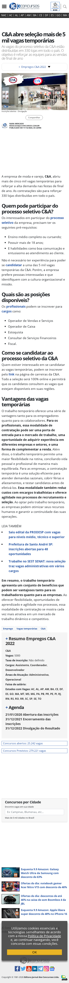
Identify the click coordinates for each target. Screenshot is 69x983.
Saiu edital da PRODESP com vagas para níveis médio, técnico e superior (37, 534)
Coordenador (38, 665)
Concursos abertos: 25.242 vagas (23, 743)
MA (65, 15)
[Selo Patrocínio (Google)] (55, 6)
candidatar (14, 265)
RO (17, 698)
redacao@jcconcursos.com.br (24, 125)
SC (26, 698)
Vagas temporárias (27, 628)
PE (51, 694)
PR (47, 694)
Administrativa (39, 675)
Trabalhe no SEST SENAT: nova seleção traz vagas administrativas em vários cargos (37, 566)
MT (22, 694)
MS (27, 694)
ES (52, 15)
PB (42, 694)
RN (7, 698)
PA (38, 694)
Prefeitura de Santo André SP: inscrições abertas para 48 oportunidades (31, 549)
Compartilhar (34, 117)
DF (46, 15)
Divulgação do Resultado (32, 728)
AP (22, 15)
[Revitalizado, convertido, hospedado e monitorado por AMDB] (64, 977)
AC (10, 15)
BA (34, 15)
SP (30, 698)
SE (35, 698)
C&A (43, 628)
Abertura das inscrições (31, 714)
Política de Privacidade (44, 936)
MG (33, 694)
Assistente (22, 665)
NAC (3, 15)
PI (56, 694)
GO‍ (58, 15)
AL (16, 15)
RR (22, 698)
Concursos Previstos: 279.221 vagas (24, 750)
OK (34, 952)
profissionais (16, 306)
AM (28, 15)
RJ (59, 694)
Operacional (13, 679)
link (11, 374)
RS (12, 698)
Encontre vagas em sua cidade (19, 806)
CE (40, 15)
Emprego (8, 628)
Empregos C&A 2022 (32, 67)
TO (39, 698)
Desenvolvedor (14, 670)
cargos (7, 311)
